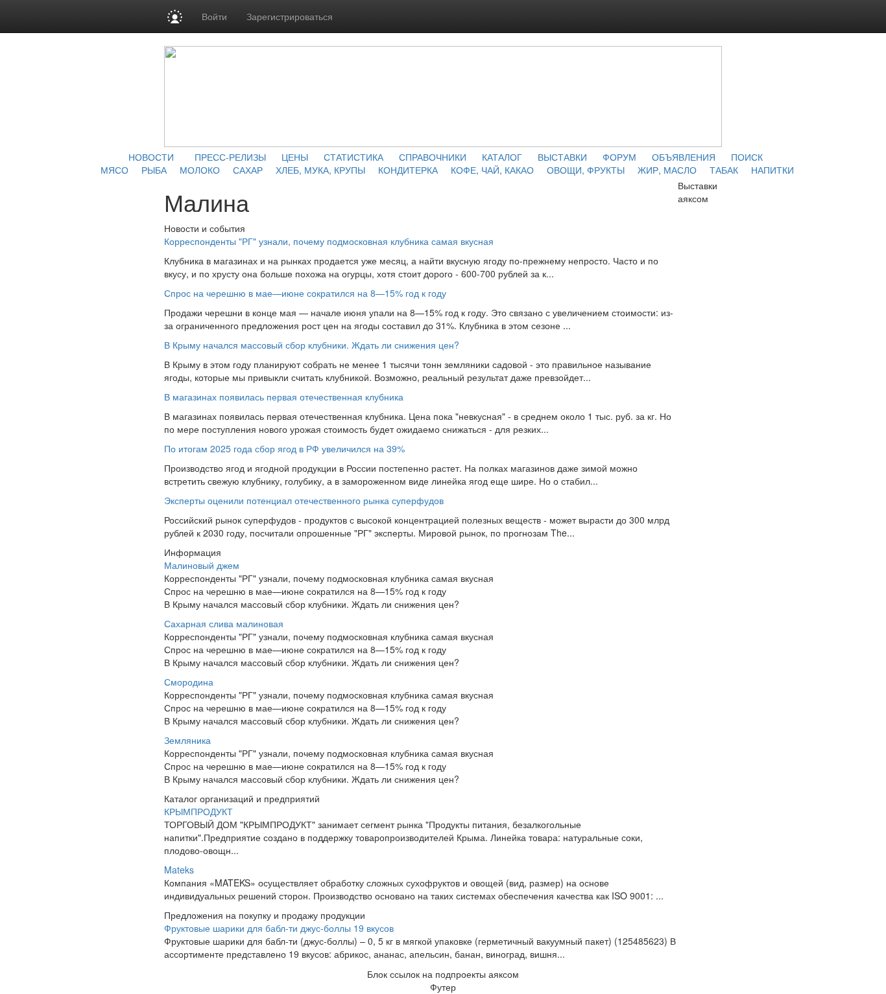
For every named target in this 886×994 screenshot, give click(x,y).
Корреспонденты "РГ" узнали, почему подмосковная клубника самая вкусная (329, 241)
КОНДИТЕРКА (408, 169)
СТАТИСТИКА (353, 156)
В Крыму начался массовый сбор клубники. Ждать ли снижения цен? (311, 344)
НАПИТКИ (772, 169)
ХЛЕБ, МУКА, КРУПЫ (320, 169)
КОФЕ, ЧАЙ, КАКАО (492, 169)
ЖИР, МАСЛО (667, 169)
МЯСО (114, 169)
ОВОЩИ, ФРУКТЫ (586, 169)
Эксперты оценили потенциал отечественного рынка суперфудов (304, 500)
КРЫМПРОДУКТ (198, 811)
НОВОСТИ (151, 156)
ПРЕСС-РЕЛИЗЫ (230, 156)
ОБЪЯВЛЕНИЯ (683, 156)
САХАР (248, 169)
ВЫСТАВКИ (562, 156)
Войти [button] (214, 16)
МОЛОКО (200, 169)
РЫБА (154, 169)
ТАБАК (724, 169)
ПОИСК (747, 156)
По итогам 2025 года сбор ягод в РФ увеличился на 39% (284, 448)
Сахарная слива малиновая (223, 623)
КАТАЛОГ (502, 156)
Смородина (188, 681)
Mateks (179, 869)
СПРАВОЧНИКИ (432, 156)
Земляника (187, 740)
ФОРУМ (619, 156)
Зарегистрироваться (289, 16)
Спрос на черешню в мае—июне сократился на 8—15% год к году (305, 292)
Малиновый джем (201, 565)
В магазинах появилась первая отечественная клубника (283, 396)
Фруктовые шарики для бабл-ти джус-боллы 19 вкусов (279, 927)
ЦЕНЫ (294, 156)
